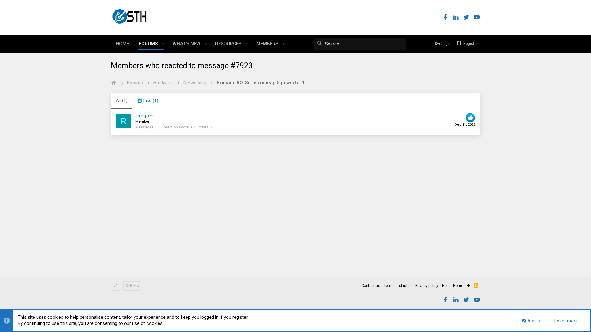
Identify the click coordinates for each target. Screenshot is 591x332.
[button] (163, 44)
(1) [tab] (121, 100)
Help (445, 285)
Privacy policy (426, 285)
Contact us (370, 285)
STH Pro (132, 285)
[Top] (468, 286)
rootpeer (145, 116)
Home (458, 285)
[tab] (147, 101)
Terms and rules (398, 285)
